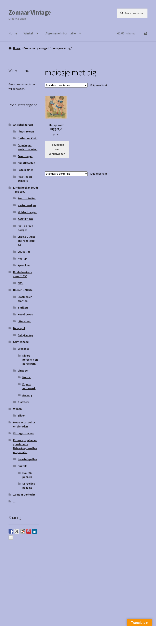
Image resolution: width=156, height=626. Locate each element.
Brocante (23, 348)
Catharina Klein (27, 138)
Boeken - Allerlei (23, 290)
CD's (20, 283)
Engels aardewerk (29, 386)
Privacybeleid (18, 582)
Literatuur (24, 321)
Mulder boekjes (27, 212)
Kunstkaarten (26, 163)
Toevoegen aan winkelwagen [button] (57, 149)
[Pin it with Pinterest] (28, 531)
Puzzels (22, 466)
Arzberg (27, 395)
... (14, 501)
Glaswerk (23, 402)
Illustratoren (26, 131)
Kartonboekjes (27, 205)
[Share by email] (11, 537)
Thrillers (23, 307)
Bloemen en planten (25, 299)
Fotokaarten (26, 170)
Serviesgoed (21, 342)
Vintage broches (23, 433)
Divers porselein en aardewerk (30, 359)
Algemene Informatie (61, 33)
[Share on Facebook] (11, 531)
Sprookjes (24, 265)
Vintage (23, 370)
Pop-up (22, 258)
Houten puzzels (27, 475)
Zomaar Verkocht (24, 494)
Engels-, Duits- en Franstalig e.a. (27, 241)
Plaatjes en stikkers (25, 179)
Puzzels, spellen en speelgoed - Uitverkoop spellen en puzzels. (25, 446)
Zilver (21, 415)
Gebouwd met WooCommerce (50, 582)
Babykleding (25, 335)
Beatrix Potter (27, 198)
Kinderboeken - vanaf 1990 (22, 274)
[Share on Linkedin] (34, 531)
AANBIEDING (25, 219)
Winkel (28, 33)
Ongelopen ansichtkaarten (27, 147)
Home (13, 33)
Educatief (24, 251)
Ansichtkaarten (23, 124)
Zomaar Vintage (30, 12)
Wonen (17, 409)
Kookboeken (25, 314)
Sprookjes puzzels (28, 485)
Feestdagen (25, 156)
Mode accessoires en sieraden (24, 424)
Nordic (26, 377)
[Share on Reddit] (22, 531)
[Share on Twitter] (16, 531)
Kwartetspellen (27, 459)
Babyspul (19, 328)
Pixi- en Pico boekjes (25, 228)
